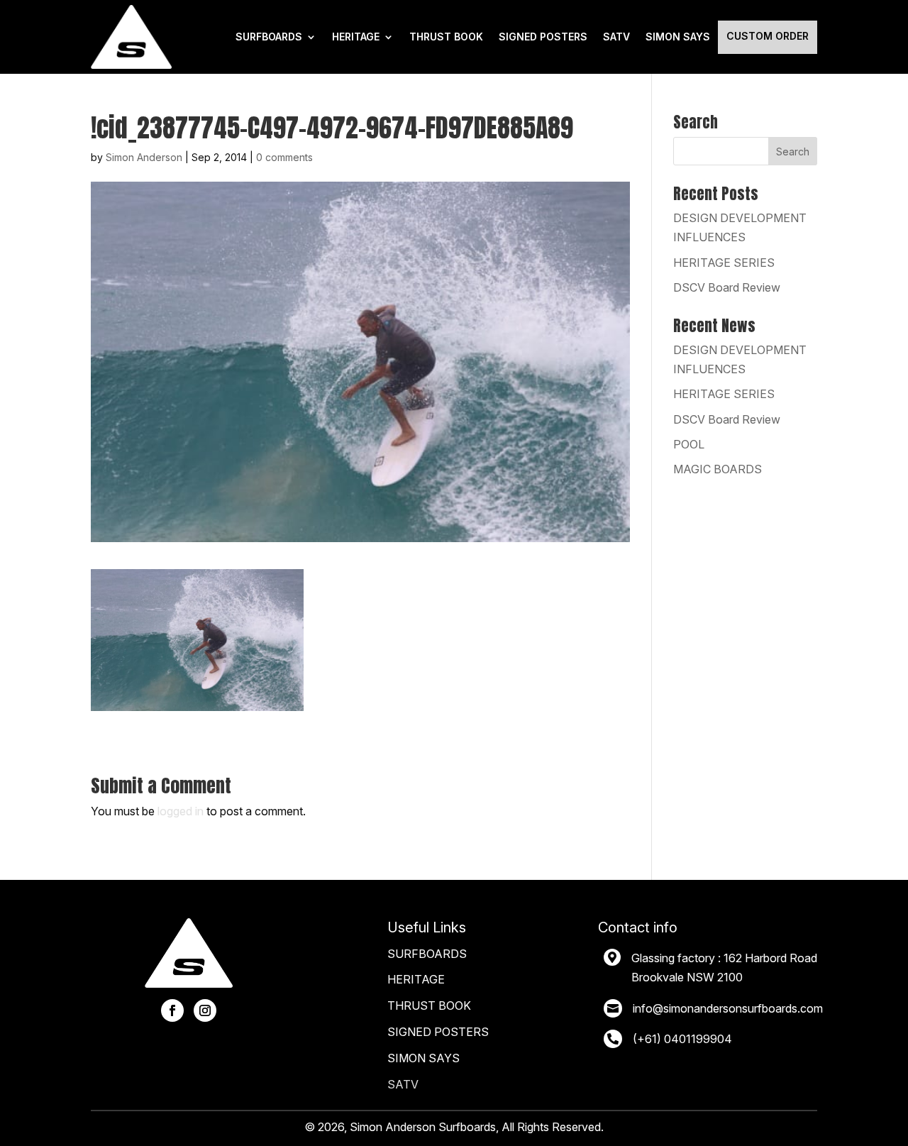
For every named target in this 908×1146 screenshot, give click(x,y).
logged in (180, 811)
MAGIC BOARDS (717, 469)
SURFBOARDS (269, 37)
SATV (616, 37)
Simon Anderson (144, 157)
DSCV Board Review (726, 287)
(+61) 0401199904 (682, 1039)
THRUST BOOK (446, 37)
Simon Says (678, 37)
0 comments (284, 157)
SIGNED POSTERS (543, 37)
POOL (688, 444)
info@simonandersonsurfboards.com (728, 1008)
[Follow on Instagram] (205, 1010)
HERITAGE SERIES (724, 262)
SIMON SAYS (423, 1058)
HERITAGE (356, 37)
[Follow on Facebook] (172, 1010)
